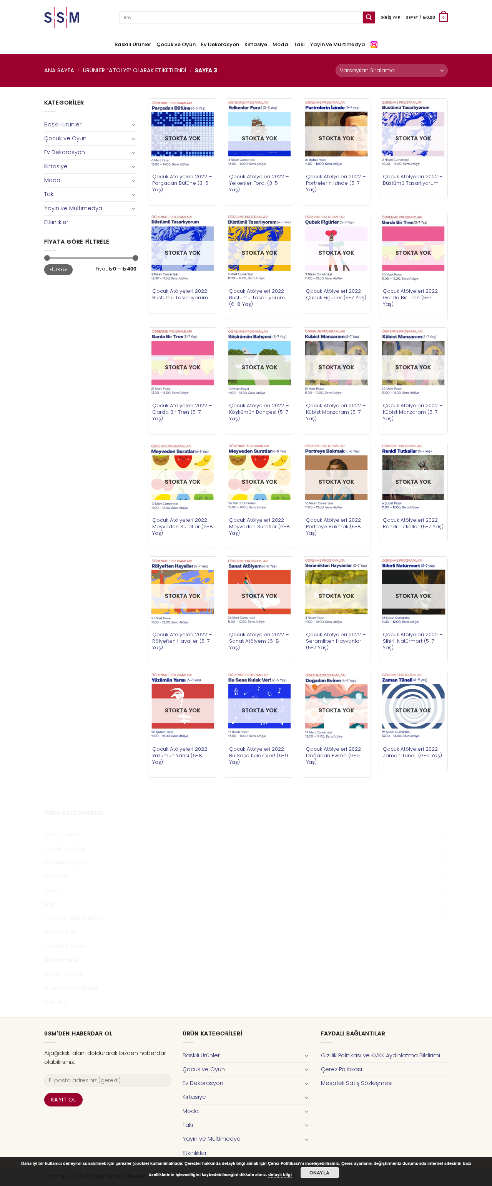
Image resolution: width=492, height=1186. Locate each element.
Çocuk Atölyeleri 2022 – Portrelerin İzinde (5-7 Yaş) (336, 183)
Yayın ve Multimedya (337, 44)
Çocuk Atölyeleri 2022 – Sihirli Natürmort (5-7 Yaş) (413, 641)
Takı (299, 44)
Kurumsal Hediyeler (71, 988)
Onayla (319, 1172)
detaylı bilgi (280, 1174)
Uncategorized (65, 946)
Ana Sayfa (59, 70)
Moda (280, 44)
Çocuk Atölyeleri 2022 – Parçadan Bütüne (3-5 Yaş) (182, 183)
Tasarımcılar (61, 960)
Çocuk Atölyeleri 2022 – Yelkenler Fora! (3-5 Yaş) (259, 183)
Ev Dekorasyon (220, 44)
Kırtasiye (255, 44)
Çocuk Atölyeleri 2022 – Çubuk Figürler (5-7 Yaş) (336, 294)
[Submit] (369, 17)
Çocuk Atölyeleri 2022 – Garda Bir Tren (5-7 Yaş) (413, 297)
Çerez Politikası (341, 1069)
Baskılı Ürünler (133, 44)
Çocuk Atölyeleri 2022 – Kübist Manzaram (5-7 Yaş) (336, 412)
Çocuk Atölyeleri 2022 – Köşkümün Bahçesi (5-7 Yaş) (259, 412)
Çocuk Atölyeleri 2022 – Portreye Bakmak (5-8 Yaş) (336, 526)
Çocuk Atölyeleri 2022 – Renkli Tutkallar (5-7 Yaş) (413, 523)
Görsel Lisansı (63, 974)
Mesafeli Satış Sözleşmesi (356, 1083)
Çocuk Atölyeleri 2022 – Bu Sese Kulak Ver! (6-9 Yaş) (259, 755)
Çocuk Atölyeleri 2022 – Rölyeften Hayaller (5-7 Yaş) (182, 641)
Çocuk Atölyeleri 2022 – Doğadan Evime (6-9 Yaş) (336, 755)
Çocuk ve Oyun (176, 44)
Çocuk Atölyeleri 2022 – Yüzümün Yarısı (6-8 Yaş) (182, 755)
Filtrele (58, 269)
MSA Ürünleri (61, 932)
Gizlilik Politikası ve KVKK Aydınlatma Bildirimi (380, 1055)
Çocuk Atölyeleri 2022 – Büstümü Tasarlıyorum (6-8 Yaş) (259, 297)
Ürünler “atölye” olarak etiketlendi (134, 70)
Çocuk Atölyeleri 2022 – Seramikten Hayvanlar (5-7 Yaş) (336, 641)
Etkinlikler (56, 222)
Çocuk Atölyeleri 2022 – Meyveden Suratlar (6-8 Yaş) (182, 526)
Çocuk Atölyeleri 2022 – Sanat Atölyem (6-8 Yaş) (259, 641)
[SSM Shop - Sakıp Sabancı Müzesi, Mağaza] (76, 17)
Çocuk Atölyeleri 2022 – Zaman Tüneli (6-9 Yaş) (413, 752)
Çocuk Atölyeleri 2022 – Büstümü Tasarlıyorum (413, 179)
